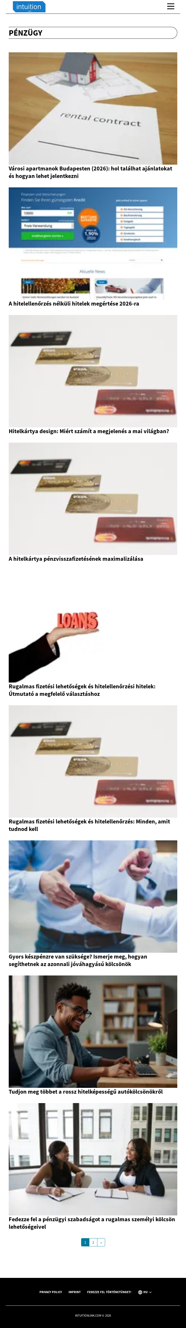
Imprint (75, 1292)
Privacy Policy (50, 1292)
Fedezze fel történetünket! (109, 1292)
